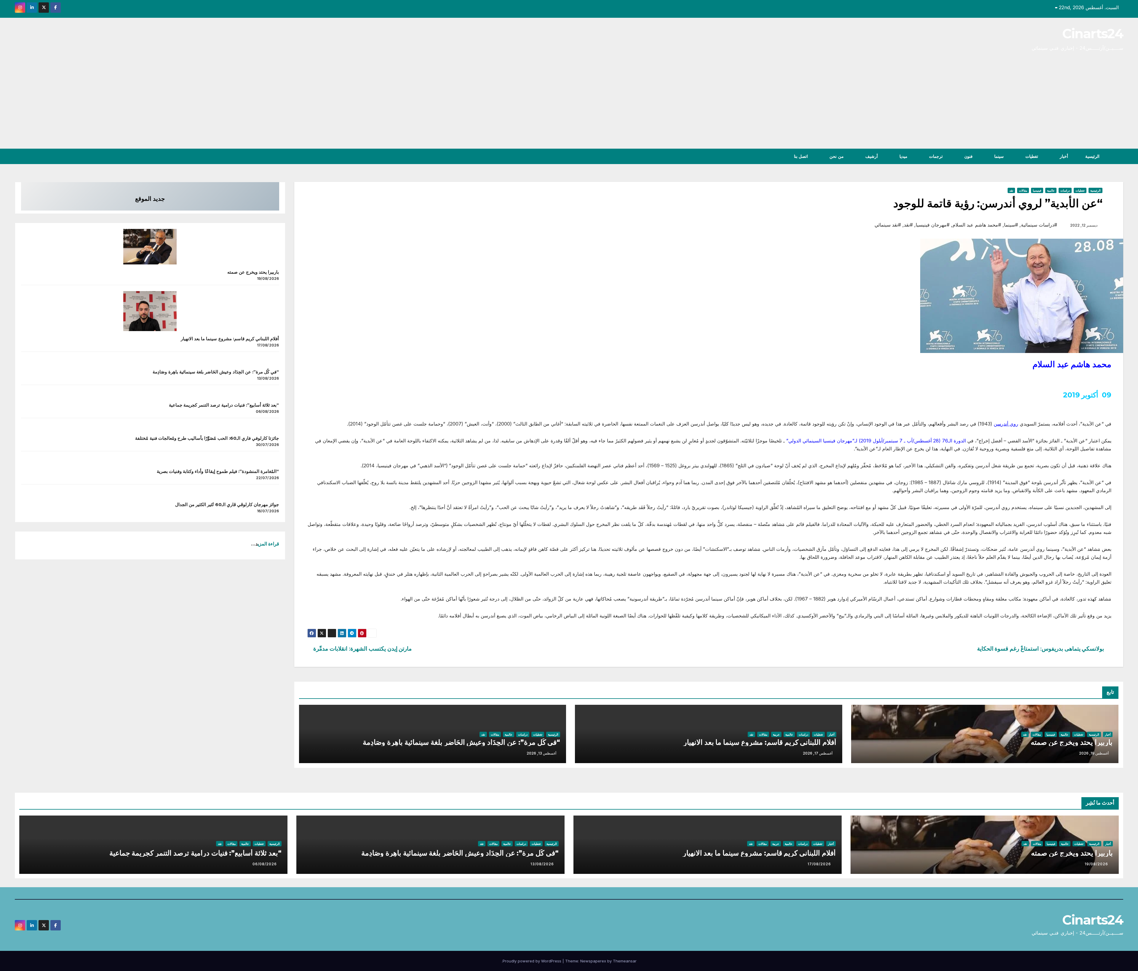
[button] (19, 156)
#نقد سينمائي (888, 225)
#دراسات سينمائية (1039, 225)
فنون (968, 156)
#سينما (1011, 225)
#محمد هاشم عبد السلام (976, 225)
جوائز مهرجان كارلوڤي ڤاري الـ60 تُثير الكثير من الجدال (227, 505)
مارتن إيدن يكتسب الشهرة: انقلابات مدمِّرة (362, 648)
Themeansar (625, 961)
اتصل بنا (800, 156)
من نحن (836, 156)
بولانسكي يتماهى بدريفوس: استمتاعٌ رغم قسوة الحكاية (1040, 648)
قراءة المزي (268, 544)
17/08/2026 (819, 864)
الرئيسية (1092, 156)
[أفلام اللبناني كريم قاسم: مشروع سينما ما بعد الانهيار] (150, 311)
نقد (1011, 190)
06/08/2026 (264, 864)
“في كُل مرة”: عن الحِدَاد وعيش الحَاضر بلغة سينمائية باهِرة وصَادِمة (461, 742)
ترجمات (935, 156)
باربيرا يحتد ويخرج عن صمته (1072, 742)
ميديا (902, 156)
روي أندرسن (1006, 424)
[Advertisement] (569, 104)
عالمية (1051, 190)
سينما (998, 156)
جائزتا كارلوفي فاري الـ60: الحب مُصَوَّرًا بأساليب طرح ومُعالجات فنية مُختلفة (207, 438)
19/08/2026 (1096, 864)
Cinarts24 (1092, 33)
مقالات (1023, 190)
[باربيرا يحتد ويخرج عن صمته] (150, 246)
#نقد (908, 225)
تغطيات (1031, 156)
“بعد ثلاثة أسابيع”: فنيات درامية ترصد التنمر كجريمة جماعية (224, 405)
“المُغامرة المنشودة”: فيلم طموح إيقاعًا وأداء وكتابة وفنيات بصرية (218, 471)
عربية (776, 734)
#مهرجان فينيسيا (933, 225)
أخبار (1063, 156)
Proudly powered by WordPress (532, 961)
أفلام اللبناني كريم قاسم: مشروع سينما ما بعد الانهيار (759, 742)
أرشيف (871, 156)
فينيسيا (1037, 190)
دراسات (1065, 190)
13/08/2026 (542, 864)
